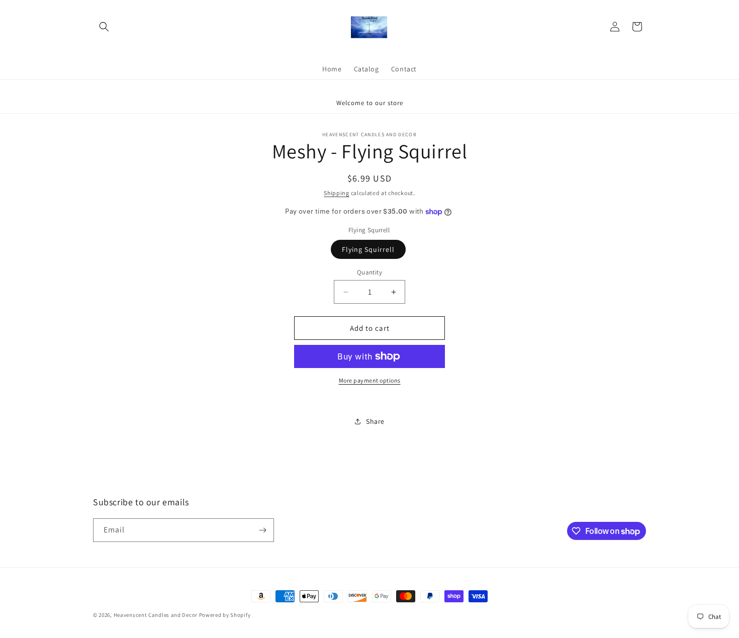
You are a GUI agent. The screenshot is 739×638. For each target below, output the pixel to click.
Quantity (369, 272)
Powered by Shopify (225, 614)
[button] (104, 27)
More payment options (370, 380)
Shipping (336, 193)
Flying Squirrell (368, 249)
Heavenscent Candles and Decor (156, 614)
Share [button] (375, 421)
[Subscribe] (262, 530)
